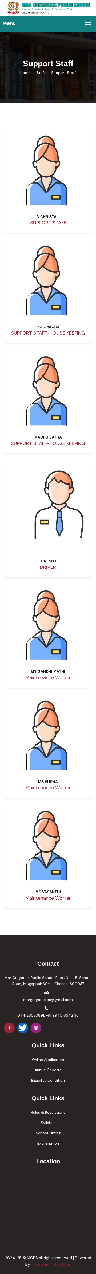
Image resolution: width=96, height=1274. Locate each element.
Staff (41, 72)
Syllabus (48, 1122)
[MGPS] (48, 8)
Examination (48, 1143)
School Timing (48, 1132)
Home (25, 72)
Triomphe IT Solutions (51, 1264)
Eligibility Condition (48, 1080)
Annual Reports (48, 1069)
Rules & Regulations (48, 1112)
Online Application (48, 1059)
